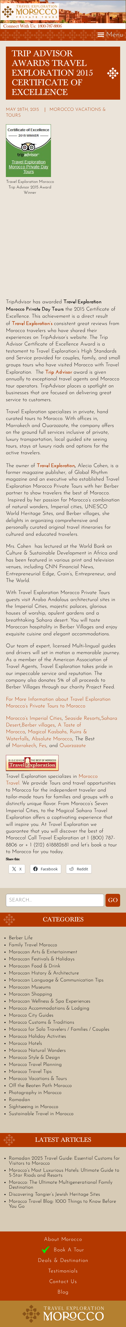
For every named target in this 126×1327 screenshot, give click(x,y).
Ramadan (19, 1099)
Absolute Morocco (52, 739)
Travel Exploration (56, 465)
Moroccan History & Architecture (44, 973)
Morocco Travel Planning (35, 1064)
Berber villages (38, 725)
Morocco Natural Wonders (37, 1050)
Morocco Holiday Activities (37, 1036)
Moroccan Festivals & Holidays (41, 959)
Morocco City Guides (31, 1015)
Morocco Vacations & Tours (38, 1078)
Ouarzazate (72, 745)
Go (113, 900)
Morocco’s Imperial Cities (34, 718)
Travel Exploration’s (32, 323)
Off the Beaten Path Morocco (40, 1085)
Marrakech (24, 745)
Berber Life (21, 937)
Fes (42, 745)
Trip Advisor (59, 372)
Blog (63, 1292)
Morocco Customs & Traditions (41, 1022)
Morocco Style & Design (34, 1057)
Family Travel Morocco (33, 944)
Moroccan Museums (30, 987)
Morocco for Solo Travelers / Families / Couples (59, 1029)
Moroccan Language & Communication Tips (56, 980)
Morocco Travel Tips (30, 1071)
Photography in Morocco (35, 1092)
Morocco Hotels (25, 1043)
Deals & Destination (63, 1260)
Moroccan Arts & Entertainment (43, 952)
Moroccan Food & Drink (34, 966)
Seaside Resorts (82, 718)
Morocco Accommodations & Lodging (49, 1008)
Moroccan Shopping (30, 994)
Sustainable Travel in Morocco (41, 1113)
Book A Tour (69, 1250)
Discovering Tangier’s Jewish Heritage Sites (54, 1194)
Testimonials (63, 1271)
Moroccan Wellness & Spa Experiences (49, 1001)
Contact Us (63, 1282)
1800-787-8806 (50, 26)
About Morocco (63, 1239)
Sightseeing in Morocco (33, 1106)
